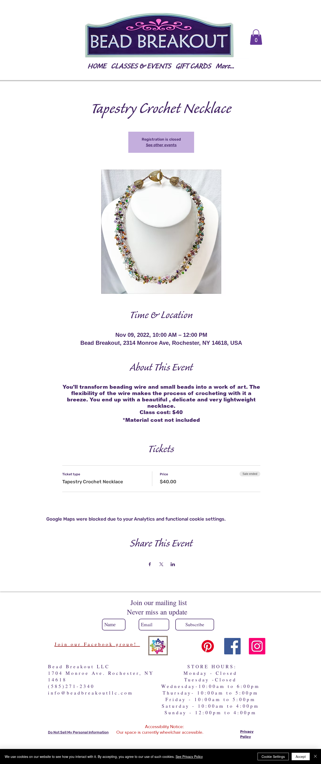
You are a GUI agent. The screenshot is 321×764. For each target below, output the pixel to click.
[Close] (315, 756)
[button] (256, 37)
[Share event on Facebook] (150, 564)
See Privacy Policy (189, 756)
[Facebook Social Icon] (232, 646)
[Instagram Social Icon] (257, 646)
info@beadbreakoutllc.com (90, 693)
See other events (161, 145)
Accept (301, 756)
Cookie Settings (273, 756)
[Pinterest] (208, 646)
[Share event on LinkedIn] (173, 564)
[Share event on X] (161, 564)
